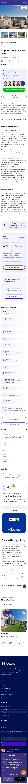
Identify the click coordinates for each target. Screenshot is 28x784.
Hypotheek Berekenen (7, 694)
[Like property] (24, 612)
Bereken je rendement (15, 267)
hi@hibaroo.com (10, 751)
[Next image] (26, 17)
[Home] (2, 42)
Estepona (4, 712)
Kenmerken (9, 119)
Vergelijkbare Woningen (20, 119)
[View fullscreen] (25, 26)
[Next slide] (16, 649)
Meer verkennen (8, 604)
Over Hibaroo (5, 724)
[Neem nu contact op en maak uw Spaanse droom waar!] (24, 586)
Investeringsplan (5, 691)
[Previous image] (2, 17)
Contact (3, 727)
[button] (14, 225)
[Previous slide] (12, 649)
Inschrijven (13, 743)
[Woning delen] (22, 7)
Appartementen (5, 688)
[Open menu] (25, 2)
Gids (2, 697)
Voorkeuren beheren (14, 774)
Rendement (21, 97)
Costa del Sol (5, 706)
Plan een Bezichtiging (15, 419)
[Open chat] (23, 772)
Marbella (4, 709)
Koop (6, 42)
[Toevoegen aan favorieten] (25, 7)
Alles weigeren (8, 779)
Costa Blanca (5, 715)
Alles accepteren (20, 779)
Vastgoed (4, 685)
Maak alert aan (15, 296)
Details (3, 119)
